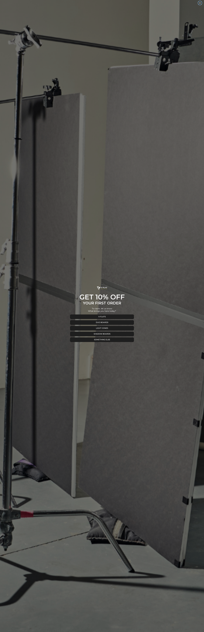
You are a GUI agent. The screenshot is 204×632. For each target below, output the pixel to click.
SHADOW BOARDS (102, 334)
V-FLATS (102, 317)
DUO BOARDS (102, 322)
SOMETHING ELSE (102, 340)
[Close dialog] (200, 3)
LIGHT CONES (102, 328)
